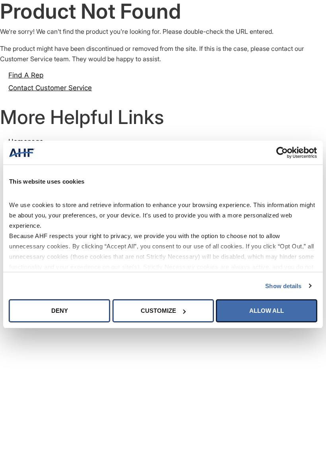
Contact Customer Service (50, 88)
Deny (59, 310)
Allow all (266, 310)
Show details (283, 286)
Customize (158, 310)
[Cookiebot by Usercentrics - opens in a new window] (282, 153)
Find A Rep (25, 75)
